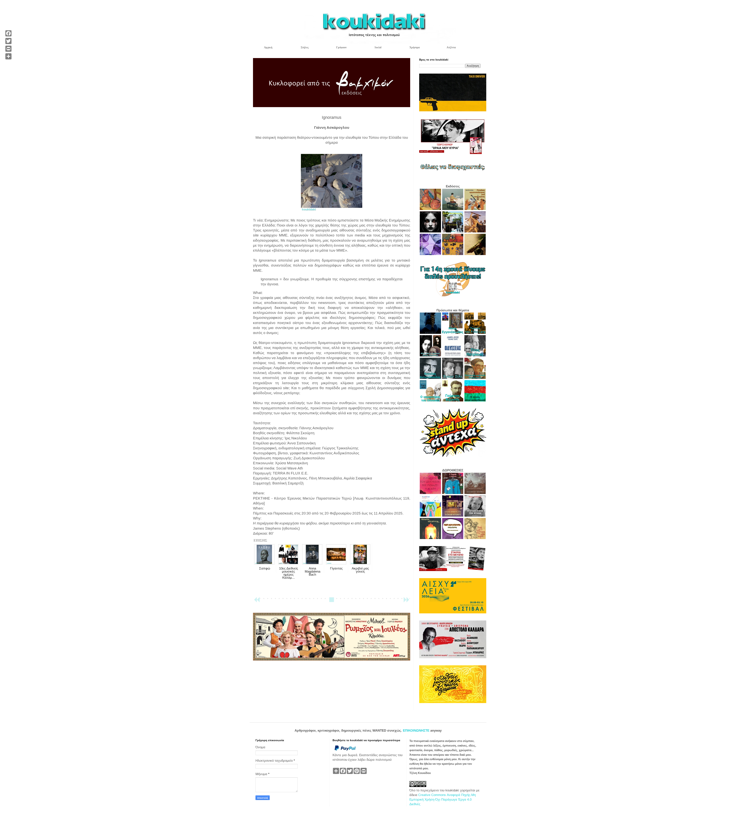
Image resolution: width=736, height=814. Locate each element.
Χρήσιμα (414, 47)
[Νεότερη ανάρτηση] (257, 601)
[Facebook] (8, 33)
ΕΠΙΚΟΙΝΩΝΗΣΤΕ (416, 730)
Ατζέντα (451, 47)
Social (378, 47)
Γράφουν (341, 47)
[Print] (8, 49)
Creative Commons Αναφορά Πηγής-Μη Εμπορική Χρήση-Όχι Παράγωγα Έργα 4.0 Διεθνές (442, 799)
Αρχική (268, 47)
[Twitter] (8, 41)
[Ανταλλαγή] (8, 56)
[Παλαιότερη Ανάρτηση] (406, 601)
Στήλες (305, 47)
